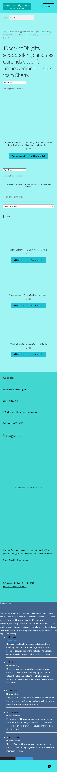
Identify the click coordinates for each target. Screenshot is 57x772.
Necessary (12, 637)
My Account (9, 767)
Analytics (12, 690)
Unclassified (13, 737)
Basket (44, 765)
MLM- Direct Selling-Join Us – (16, 560)
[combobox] (28, 206)
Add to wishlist (38, 156)
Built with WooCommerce (15, 586)
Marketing (13, 662)
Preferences (13, 712)
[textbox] (28, 206)
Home (5, 32)
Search (6, 18)
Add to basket (18, 156)
